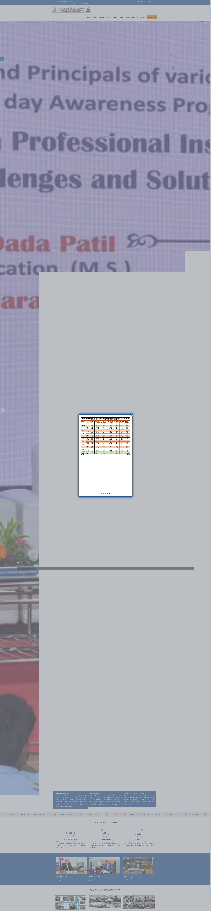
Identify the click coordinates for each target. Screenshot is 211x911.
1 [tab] (101, 493)
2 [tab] (103, 493)
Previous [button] (82, 454)
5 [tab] (109, 493)
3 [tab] (105, 493)
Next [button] (128, 454)
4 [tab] (107, 493)
